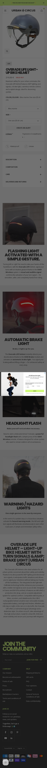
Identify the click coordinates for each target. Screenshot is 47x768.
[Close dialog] (44, 373)
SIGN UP (34, 390)
